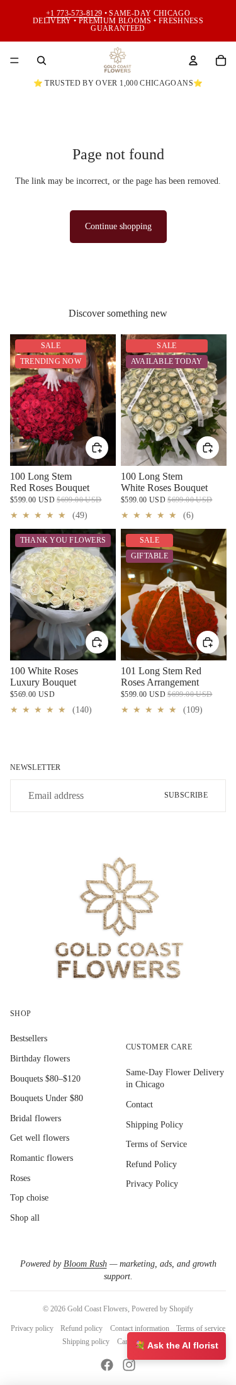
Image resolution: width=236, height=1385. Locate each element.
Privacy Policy (152, 1184)
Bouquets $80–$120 (45, 1078)
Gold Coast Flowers (97, 1308)
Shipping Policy (154, 1124)
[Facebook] (107, 1364)
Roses (20, 1178)
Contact (139, 1104)
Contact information (139, 1328)
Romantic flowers (41, 1158)
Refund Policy (151, 1164)
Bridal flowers (35, 1118)
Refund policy (81, 1328)
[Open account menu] (193, 60)
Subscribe (186, 795)
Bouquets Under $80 (46, 1098)
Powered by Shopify (162, 1308)
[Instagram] (129, 1364)
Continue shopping (118, 226)
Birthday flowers (40, 1058)
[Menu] (14, 60)
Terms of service (200, 1328)
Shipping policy (86, 1341)
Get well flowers (39, 1138)
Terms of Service (156, 1144)
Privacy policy (32, 1328)
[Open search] (41, 60)
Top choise (29, 1197)
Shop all (25, 1218)
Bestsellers (28, 1038)
